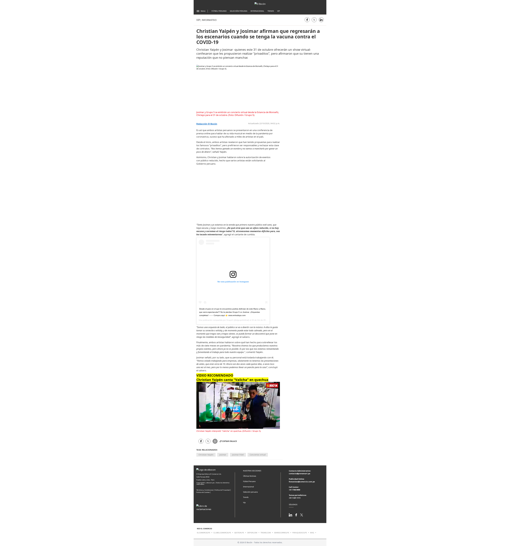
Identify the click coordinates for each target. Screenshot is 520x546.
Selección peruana (250, 492)
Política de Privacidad (222, 490)
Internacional (257, 11)
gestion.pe (239, 532)
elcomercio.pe (203, 532)
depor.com (252, 532)
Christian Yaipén (206, 454)
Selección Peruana (238, 11)
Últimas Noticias (249, 476)
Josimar (222, 454)
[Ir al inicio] (260, 4)
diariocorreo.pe (281, 532)
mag (312, 532)
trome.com (266, 532)
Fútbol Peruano (219, 11)
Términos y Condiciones (204, 490)
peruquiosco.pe (299, 532)
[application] (238, 405)
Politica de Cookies (203, 492)
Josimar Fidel (238, 454)
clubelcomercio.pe (222, 532)
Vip (278, 11)
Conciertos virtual (258, 454)
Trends (270, 11)
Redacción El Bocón (206, 124)
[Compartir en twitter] (314, 19)
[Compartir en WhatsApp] (215, 441)
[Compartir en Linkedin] (321, 19)
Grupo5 (229, 320)
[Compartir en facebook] (307, 19)
